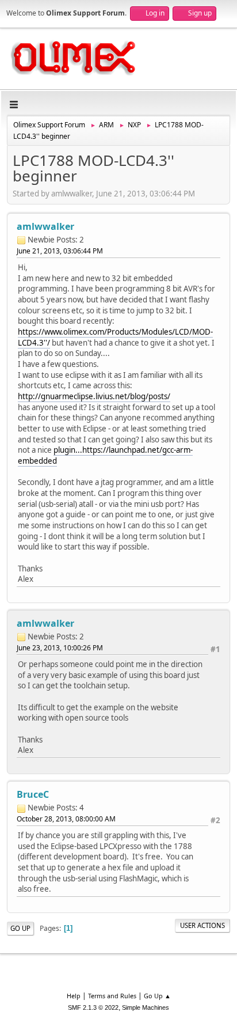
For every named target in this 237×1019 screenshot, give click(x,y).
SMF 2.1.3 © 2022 (93, 1007)
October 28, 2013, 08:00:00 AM (66, 819)
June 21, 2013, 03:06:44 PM (60, 251)
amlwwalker (45, 226)
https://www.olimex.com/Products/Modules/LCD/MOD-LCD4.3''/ (115, 337)
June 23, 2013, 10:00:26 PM (60, 648)
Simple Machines (145, 1007)
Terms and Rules (112, 995)
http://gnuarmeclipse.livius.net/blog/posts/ (94, 396)
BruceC (33, 794)
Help (74, 995)
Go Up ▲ (157, 995)
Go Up (20, 928)
